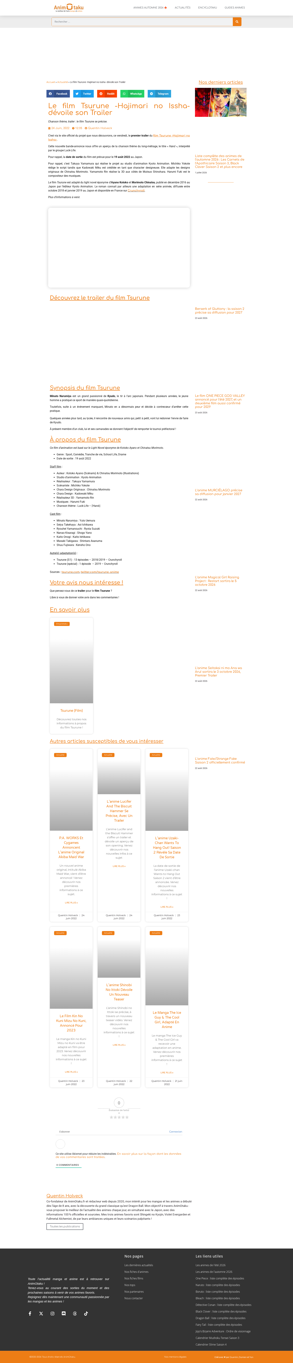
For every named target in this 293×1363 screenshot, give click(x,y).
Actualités (182, 7)
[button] (58, 94)
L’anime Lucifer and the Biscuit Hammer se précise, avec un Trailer (119, 811)
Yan (251, 1357)
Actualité (62, 82)
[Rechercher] (237, 21)
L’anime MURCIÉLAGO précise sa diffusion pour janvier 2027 (218, 492)
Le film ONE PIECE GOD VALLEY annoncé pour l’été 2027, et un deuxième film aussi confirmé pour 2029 (220, 401)
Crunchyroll (136, 190)
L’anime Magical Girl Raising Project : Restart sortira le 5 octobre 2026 (217, 581)
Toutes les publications (65, 1226)
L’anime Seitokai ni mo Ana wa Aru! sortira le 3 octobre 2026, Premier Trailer (218, 671)
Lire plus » (71, 903)
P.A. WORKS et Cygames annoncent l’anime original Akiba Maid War (71, 847)
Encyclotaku (207, 7)
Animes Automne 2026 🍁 (150, 7)
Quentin (234, 1357)
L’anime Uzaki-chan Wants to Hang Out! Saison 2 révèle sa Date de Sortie (167, 847)
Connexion (175, 1131)
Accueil (50, 82)
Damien (243, 1357)
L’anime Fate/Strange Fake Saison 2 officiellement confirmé (220, 760)
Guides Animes (235, 7)
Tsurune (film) (71, 711)
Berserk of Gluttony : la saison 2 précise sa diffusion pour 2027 (219, 310)
